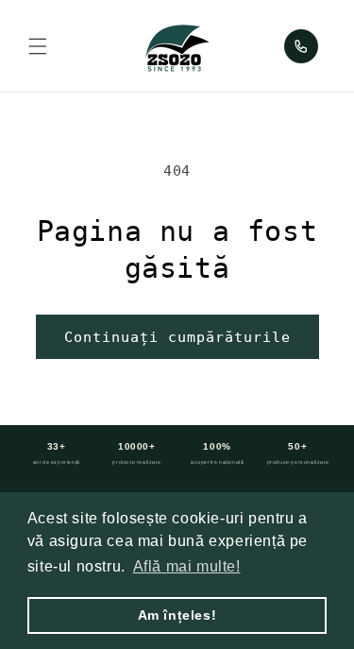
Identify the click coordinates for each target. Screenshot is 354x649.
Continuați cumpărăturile (177, 337)
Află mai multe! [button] (187, 566)
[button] (38, 46)
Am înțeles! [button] (177, 615)
